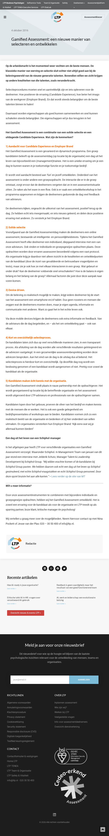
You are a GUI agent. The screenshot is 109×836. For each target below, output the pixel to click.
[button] (44, 568)
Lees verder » (11, 589)
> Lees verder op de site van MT (67, 476)
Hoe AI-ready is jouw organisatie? (22, 585)
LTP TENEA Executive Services (26, 7)
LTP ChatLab (46, 7)
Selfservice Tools (34, 3)
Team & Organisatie (51, 3)
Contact (13, 748)
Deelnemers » (79, 3)
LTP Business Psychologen (13, 3)
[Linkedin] (54, 814)
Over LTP (60, 695)
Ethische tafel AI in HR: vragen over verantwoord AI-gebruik (23, 598)
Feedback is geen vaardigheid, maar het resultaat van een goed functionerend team (77, 586)
